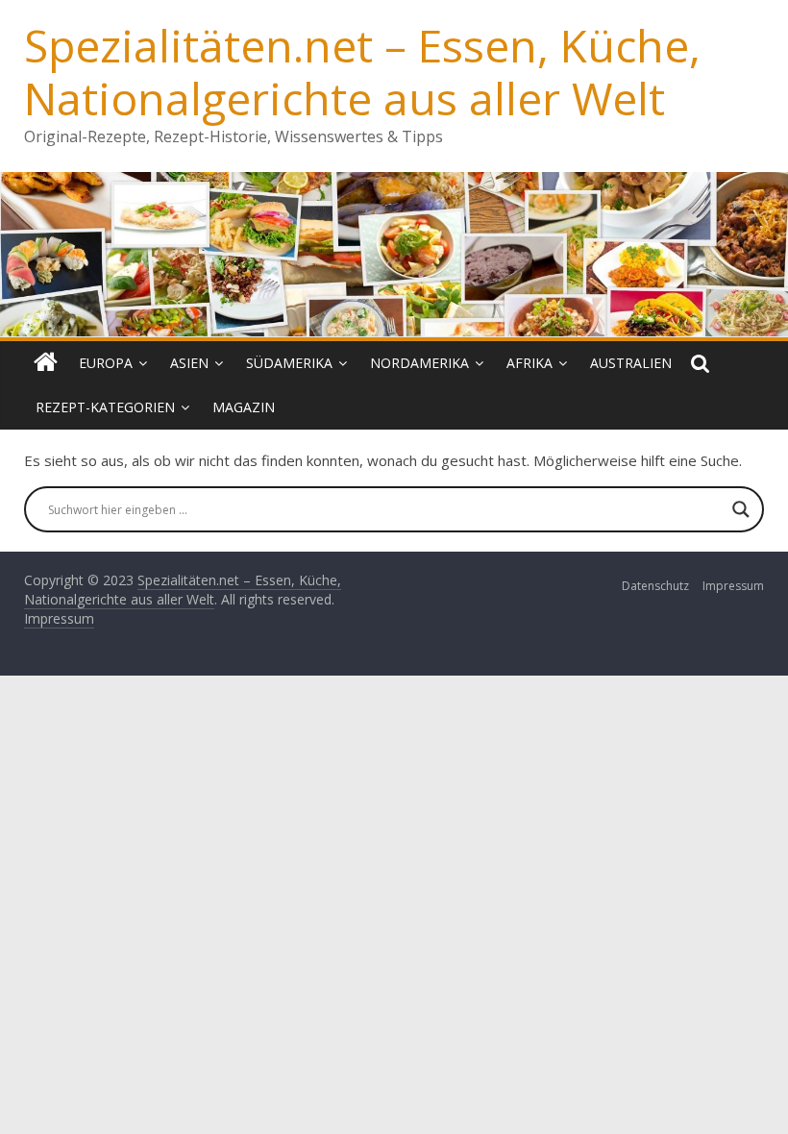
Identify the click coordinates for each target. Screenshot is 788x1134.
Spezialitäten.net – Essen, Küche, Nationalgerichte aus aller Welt (362, 71)
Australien (631, 363)
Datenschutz (655, 586)
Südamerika (289, 363)
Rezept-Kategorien (105, 407)
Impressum (733, 586)
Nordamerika (419, 363)
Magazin (243, 407)
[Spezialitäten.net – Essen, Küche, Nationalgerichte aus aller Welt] (45, 363)
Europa (106, 363)
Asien (189, 363)
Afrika (529, 363)
